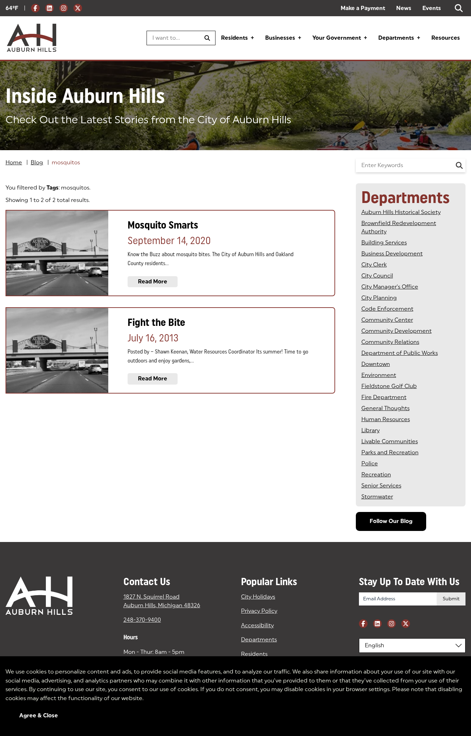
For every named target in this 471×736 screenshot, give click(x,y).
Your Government (336, 38)
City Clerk (374, 264)
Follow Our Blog (391, 521)
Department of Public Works (399, 353)
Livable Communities (389, 441)
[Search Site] (458, 8)
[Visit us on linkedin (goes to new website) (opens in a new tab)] (49, 8)
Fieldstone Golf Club (389, 386)
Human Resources (385, 419)
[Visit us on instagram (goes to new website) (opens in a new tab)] (63, 8)
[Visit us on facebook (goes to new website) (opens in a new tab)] (35, 8)
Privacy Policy (259, 611)
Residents (234, 38)
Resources (445, 38)
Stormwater (377, 496)
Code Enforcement (387, 309)
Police (369, 463)
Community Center (387, 320)
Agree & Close (38, 715)
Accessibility (257, 625)
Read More (152, 281)
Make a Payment (363, 8)
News (403, 8)
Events (431, 8)
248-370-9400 (142, 620)
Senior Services (381, 485)
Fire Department (384, 397)
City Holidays (258, 596)
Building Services (384, 242)
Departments (396, 38)
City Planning (379, 297)
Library (370, 430)
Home (14, 162)
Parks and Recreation (390, 452)
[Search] (459, 165)
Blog (37, 162)
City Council (377, 275)
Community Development (396, 331)
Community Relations (390, 342)
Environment (378, 375)
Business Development (392, 253)
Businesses (280, 38)
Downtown (375, 364)
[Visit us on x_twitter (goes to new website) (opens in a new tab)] (77, 8)
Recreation (376, 474)
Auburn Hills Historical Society (401, 212)
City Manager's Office (389, 286)
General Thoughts (385, 408)
